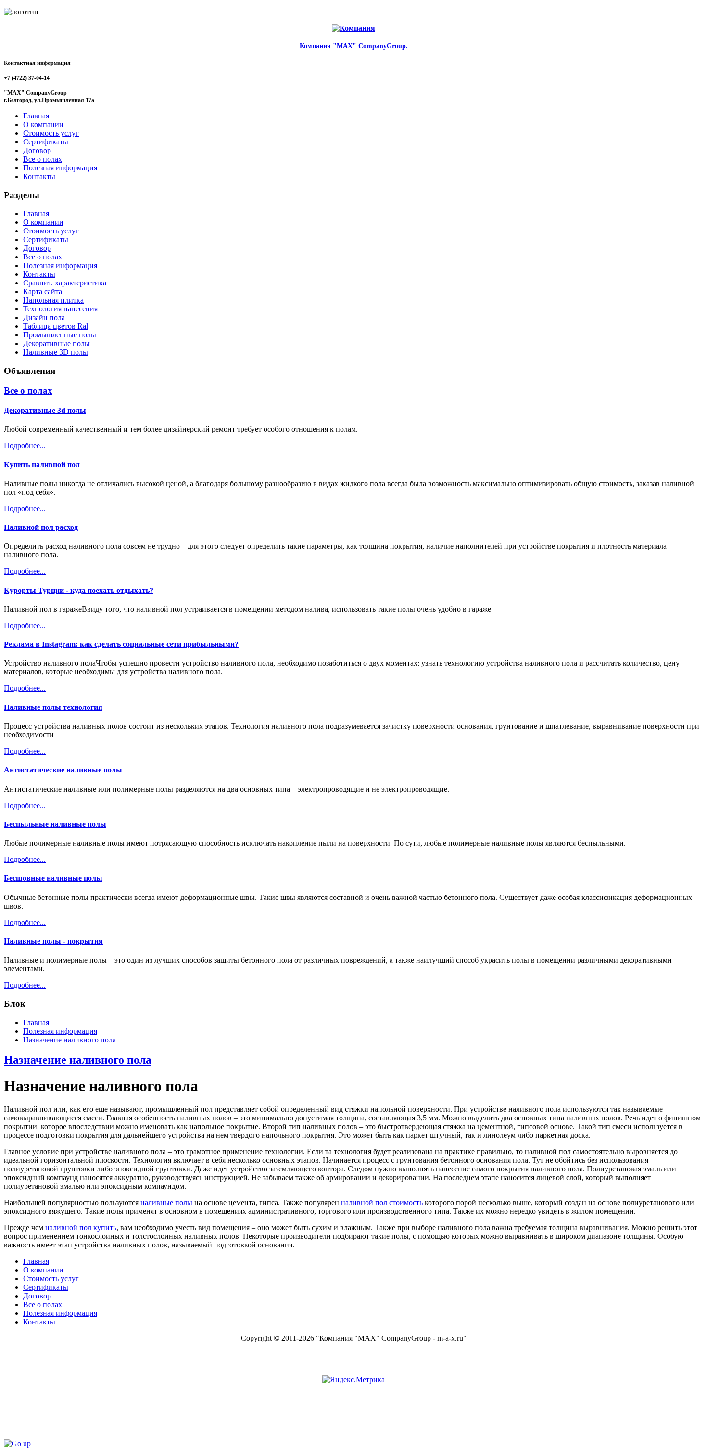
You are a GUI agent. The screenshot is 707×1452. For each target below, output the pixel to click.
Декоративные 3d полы (45, 410)
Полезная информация (60, 265)
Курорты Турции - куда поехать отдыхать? (78, 590)
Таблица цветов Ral (55, 326)
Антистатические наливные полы (63, 770)
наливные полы (166, 1202)
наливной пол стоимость (382, 1202)
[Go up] (17, 1443)
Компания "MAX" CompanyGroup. (354, 46)
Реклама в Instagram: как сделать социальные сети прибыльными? (121, 644)
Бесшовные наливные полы (53, 878)
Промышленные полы (59, 335)
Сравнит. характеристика (64, 283)
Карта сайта (42, 291)
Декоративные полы (56, 343)
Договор (37, 248)
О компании (43, 222)
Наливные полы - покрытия (53, 941)
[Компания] (353, 28)
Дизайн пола (44, 317)
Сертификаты (45, 239)
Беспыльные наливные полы (55, 824)
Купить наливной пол (42, 465)
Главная (36, 213)
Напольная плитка (53, 300)
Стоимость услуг (51, 231)
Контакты (39, 274)
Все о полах (42, 257)
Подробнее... (25, 445)
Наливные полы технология (53, 707)
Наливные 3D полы (55, 352)
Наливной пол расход (41, 527)
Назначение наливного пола (78, 1060)
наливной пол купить (80, 1227)
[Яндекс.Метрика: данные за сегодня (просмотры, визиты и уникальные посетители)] (353, 1379)
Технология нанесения (60, 309)
